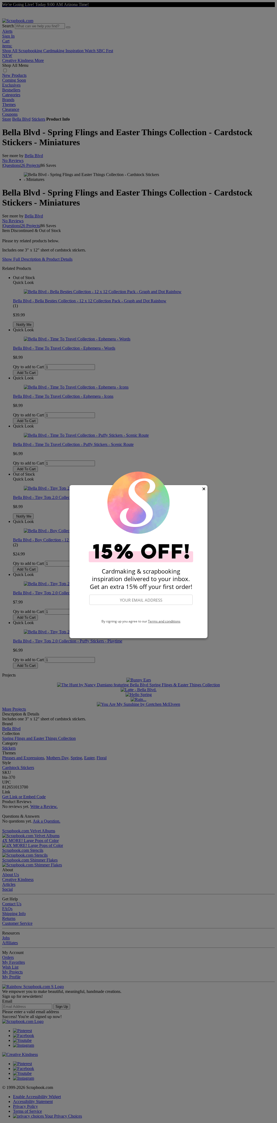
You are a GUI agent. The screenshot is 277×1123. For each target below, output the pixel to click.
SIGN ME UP (141, 612)
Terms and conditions (164, 621)
